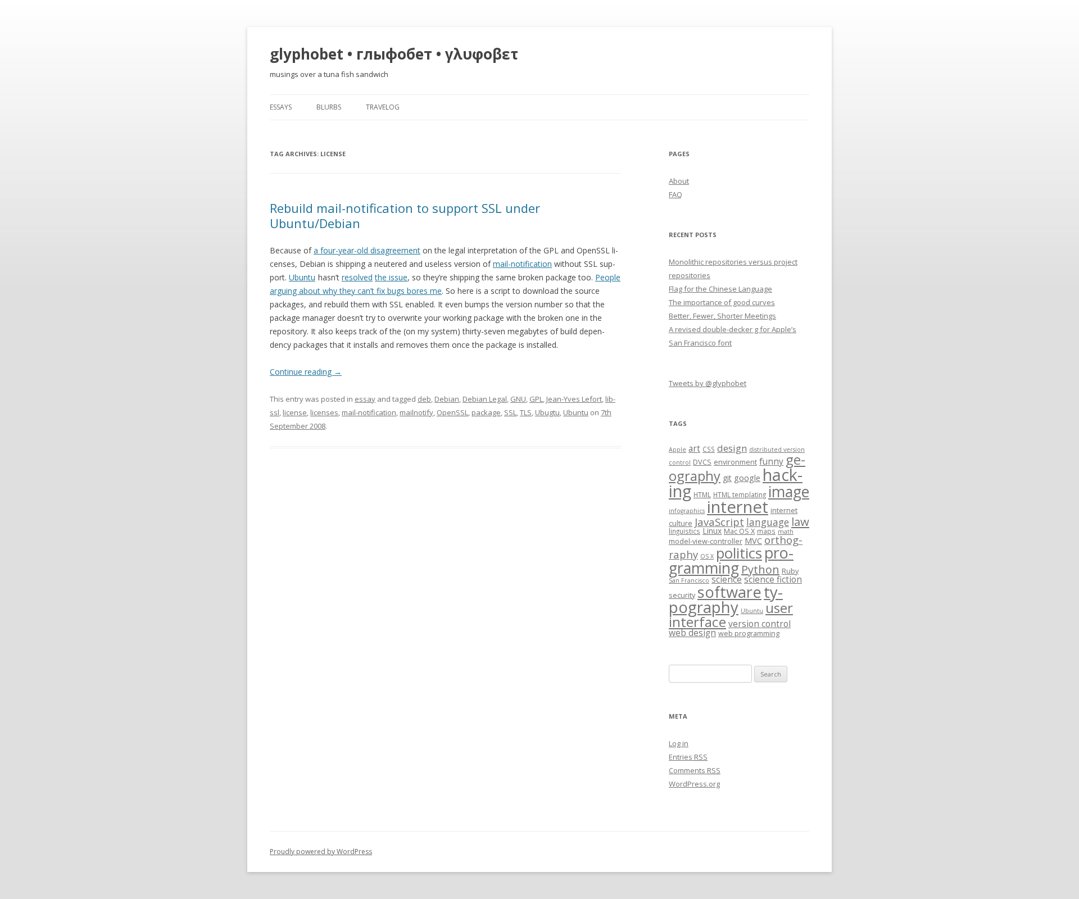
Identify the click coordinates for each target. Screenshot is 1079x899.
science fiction (773, 579)
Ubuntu (302, 277)
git (727, 478)
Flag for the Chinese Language (720, 289)
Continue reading (306, 371)
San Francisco (689, 580)
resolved (357, 277)
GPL (536, 399)
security (682, 595)
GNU (518, 399)
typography (726, 600)
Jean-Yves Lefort (574, 399)
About (679, 181)
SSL (510, 412)
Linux (712, 530)
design (732, 448)
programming (731, 560)
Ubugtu (547, 412)
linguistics (684, 530)
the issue (391, 277)
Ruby (790, 571)
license (295, 412)
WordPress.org (694, 784)
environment (735, 462)
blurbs (328, 107)
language (767, 522)
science (726, 579)
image (788, 492)
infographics (687, 511)
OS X (707, 556)
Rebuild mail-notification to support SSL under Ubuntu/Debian (405, 215)
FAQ (675, 194)
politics (739, 553)
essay (365, 399)
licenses (324, 412)
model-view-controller (705, 541)
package (486, 412)
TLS (526, 412)
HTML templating (739, 494)
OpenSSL (452, 412)
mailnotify (416, 412)
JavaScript (719, 522)
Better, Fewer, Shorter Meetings (722, 316)
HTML (702, 494)
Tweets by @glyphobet (707, 383)
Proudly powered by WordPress (321, 851)
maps (766, 530)
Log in (678, 743)
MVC (753, 540)
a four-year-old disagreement (367, 250)
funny (771, 461)
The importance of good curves (722, 302)
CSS (708, 448)
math (786, 531)
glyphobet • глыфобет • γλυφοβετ (394, 54)
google (747, 477)
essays (281, 107)
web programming (748, 633)
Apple (677, 449)
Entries (688, 757)
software (729, 592)
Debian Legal (485, 399)
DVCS (702, 462)
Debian (446, 399)
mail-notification (522, 263)
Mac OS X (739, 531)
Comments (694, 770)
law (800, 521)
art (694, 449)
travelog (383, 107)
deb (424, 399)
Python (760, 569)
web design (692, 633)
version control (759, 624)
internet (737, 507)
